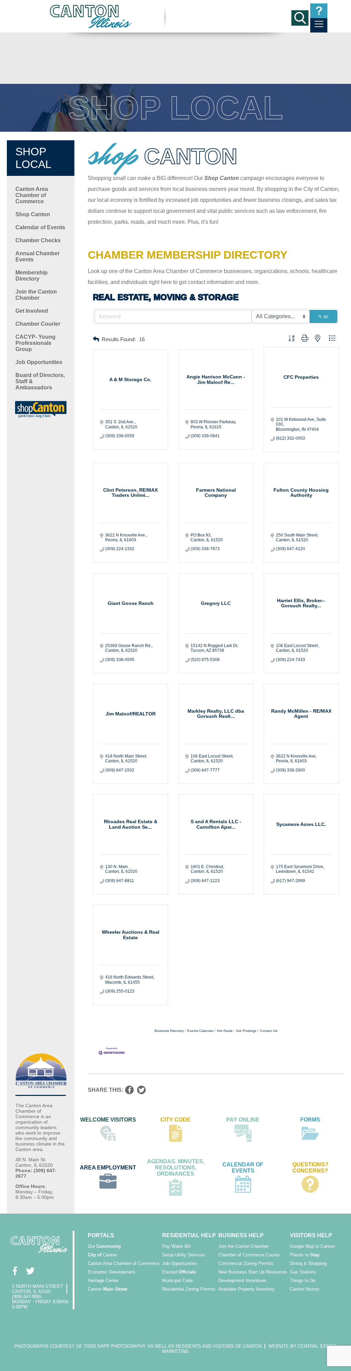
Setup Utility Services (183, 1254)
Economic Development (111, 1272)
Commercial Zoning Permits (246, 1263)
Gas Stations (303, 1272)
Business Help (241, 1235)
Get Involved (31, 311)
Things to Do (302, 1280)
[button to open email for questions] (318, 10)
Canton (102, 1254)
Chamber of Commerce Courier (249, 1254)
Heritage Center (103, 1280)
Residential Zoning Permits (189, 1289)
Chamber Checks (38, 240)
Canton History (304, 1289)
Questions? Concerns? (310, 1168)
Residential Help (189, 1235)
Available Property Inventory (246, 1289)
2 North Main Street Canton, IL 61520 (37, 1289)
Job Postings (246, 1031)
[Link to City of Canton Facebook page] (15, 1271)
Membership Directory (31, 276)
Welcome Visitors (108, 1120)
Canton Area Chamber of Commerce (31, 195)
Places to (304, 1254)
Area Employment (108, 1167)
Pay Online (242, 1120)
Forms (310, 1120)
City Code (175, 1120)
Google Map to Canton (312, 1246)
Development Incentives (242, 1280)
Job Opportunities (38, 362)
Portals (101, 1235)
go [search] (326, 316)
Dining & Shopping (308, 1263)
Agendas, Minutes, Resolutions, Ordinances (175, 1168)
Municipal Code (177, 1280)
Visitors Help (311, 1235)
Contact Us (268, 1031)
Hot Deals (224, 1031)
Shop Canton (32, 214)
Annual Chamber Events (37, 256)
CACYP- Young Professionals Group (35, 343)
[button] (96, 339)
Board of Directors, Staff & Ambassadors (40, 381)
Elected (179, 1272)
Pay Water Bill (176, 1246)
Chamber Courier (37, 324)
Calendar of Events (40, 227)
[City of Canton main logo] (91, 16)
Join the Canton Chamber (36, 295)
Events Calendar (200, 1031)
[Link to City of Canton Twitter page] (30, 1271)
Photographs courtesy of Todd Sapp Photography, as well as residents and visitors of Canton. (138, 1346)
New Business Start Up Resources (252, 1272)
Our (104, 1246)
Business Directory (169, 1031)
